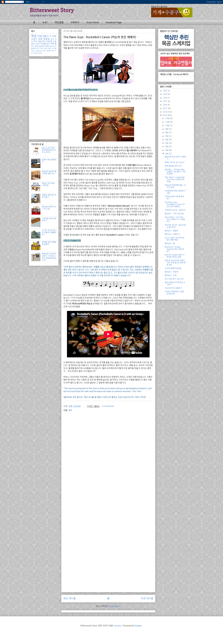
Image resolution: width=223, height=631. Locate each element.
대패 (52, 44)
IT (50, 36)
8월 (166, 132)
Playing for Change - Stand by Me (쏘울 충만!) (174, 249)
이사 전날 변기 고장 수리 (174, 279)
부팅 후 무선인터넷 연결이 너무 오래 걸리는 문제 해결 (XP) (175, 263)
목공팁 (46, 39)
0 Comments (108, 406)
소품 (54, 41)
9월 (166, 129)
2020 (165, 91)
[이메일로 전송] (88, 406)
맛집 (40, 39)
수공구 (34, 39)
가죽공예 (36, 53)
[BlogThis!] (91, 406)
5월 (166, 143)
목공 (34, 35)
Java (32, 51)
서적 (44, 51)
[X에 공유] (93, 406)
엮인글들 (59, 22)
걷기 (52, 39)
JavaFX (42, 46)
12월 (167, 118)
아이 (35, 41)
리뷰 (49, 48)
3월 (166, 150)
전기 (38, 48)
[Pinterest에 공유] (98, 406)
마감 (54, 36)
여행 (40, 36)
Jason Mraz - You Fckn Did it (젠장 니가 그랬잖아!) (175, 219)
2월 (166, 154)
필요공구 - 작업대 (171, 272)
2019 (165, 94)
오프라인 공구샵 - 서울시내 (175, 210)
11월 (167, 122)
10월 (167, 125)
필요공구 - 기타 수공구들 (174, 214)
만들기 (45, 36)
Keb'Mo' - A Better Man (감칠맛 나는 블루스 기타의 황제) (175, 172)
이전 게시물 (147, 598)
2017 (165, 101)
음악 (70, 410)
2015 (165, 108)
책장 (47, 46)
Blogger (138, 626)
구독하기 (75, 22)
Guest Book (92, 22)
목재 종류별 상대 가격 (173, 166)
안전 (41, 48)
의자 (48, 44)
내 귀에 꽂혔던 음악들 (173, 268)
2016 (165, 105)
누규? (45, 22)
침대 (45, 48)
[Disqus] (108, 489)
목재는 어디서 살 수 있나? (175, 162)
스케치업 (48, 41)
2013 (165, 115)
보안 (52, 51)
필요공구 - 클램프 (171, 231)
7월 (166, 136)
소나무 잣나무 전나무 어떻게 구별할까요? (49, 232)
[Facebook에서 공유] (95, 406)
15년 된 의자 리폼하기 (173, 288)
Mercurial (52, 46)
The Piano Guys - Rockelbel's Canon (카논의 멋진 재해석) (175, 204)
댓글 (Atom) (115, 606)
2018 (165, 98)
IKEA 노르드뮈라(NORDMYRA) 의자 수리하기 (49, 150)
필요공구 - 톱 (170, 243)
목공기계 (41, 41)
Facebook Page (114, 22)
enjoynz (117, 626)
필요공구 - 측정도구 (172, 234)
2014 (165, 112)
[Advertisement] (108, 433)
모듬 (40, 53)
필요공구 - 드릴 (170, 275)
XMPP (48, 51)
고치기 (37, 44)
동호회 (33, 48)
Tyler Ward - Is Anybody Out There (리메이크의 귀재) (175, 179)
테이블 (43, 44)
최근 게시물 (69, 598)
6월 (166, 139)
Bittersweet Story (52, 10)
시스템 (54, 48)
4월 (166, 146)
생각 (36, 46)
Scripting (38, 51)
